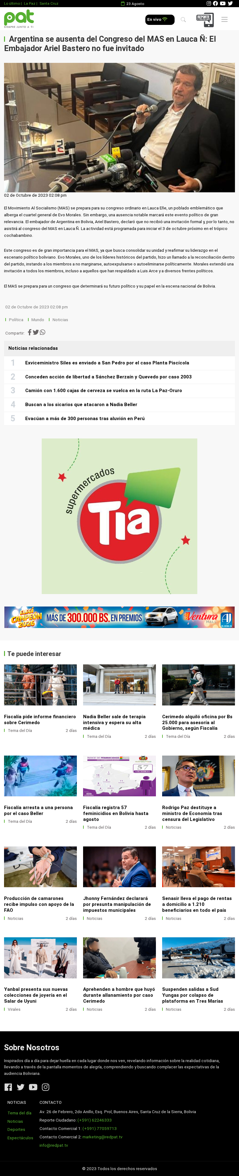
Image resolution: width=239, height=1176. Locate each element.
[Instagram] (209, 3)
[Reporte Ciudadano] (206, 19)
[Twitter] (230, 3)
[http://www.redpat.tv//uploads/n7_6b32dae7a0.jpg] (119, 684)
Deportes (16, 1129)
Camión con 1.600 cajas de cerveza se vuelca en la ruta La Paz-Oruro (103, 390)
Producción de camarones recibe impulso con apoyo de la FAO (39, 904)
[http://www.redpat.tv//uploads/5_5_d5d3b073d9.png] (198, 866)
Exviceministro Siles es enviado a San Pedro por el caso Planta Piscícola (107, 363)
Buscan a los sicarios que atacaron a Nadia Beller (81, 404)
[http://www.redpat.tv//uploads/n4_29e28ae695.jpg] (119, 776)
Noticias (60, 319)
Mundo (37, 319)
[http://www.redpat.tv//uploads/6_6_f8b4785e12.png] (119, 866)
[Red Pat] (19, 18)
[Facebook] (215, 3)
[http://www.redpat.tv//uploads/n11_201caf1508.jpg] (40, 684)
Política (16, 319)
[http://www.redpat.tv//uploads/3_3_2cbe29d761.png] (198, 957)
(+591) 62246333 (94, 1120)
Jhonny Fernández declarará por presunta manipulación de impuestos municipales (117, 904)
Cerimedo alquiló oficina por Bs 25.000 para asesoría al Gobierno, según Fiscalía (197, 722)
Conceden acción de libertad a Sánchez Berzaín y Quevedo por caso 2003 (108, 377)
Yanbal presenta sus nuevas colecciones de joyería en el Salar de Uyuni (36, 995)
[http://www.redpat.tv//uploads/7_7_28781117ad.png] (40, 866)
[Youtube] (223, 3)
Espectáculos (20, 1138)
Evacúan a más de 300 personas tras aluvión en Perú (85, 418)
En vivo (154, 19)
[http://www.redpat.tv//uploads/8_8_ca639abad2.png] (198, 776)
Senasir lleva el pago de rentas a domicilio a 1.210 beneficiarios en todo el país (197, 904)
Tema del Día (20, 730)
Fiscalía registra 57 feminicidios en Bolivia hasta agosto (115, 813)
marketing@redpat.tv (102, 1137)
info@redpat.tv (54, 1145)
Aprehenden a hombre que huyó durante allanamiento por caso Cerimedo (119, 995)
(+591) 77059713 (99, 1128)
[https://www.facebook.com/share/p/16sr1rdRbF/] (119, 617)
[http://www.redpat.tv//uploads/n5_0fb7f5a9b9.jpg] (40, 776)
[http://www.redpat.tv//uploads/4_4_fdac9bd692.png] (40, 957)
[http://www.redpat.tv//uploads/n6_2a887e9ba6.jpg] (198, 684)
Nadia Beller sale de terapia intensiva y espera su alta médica (114, 722)
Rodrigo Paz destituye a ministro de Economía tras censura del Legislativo (192, 813)
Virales (14, 1009)
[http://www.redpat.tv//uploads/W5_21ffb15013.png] (119, 957)
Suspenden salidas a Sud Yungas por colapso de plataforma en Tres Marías (192, 995)
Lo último (12, 3)
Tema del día (19, 1113)
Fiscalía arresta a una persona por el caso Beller (38, 810)
